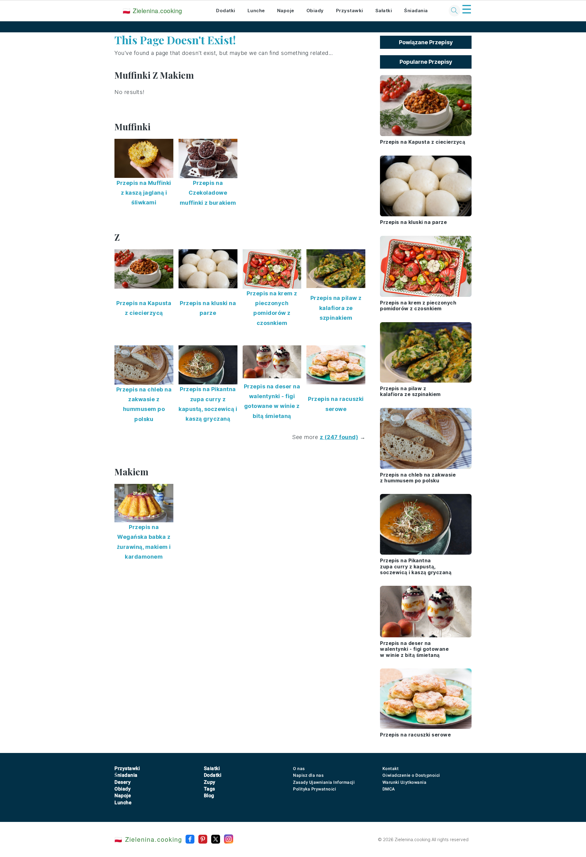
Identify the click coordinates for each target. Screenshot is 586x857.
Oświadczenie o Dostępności (411, 775)
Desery (122, 782)
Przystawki (349, 10)
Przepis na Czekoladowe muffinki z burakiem (208, 193)
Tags (209, 789)
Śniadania (416, 10)
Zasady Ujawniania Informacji (324, 782)
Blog (209, 795)
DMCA (388, 789)
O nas (299, 768)
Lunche (256, 10)
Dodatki (225, 10)
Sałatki (383, 10)
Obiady (315, 10)
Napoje (285, 10)
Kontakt (390, 768)
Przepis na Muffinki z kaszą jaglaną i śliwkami (144, 193)
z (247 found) (339, 437)
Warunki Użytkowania (404, 782)
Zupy (209, 782)
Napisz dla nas (308, 775)
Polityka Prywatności (314, 789)
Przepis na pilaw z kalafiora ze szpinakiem (336, 308)
